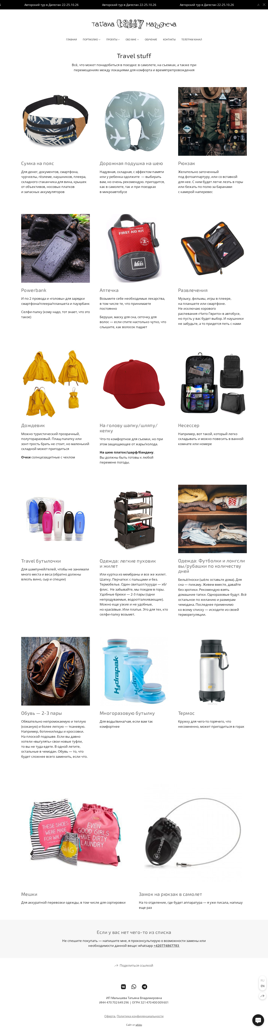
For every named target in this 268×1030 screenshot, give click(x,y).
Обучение (151, 39)
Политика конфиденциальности (140, 1016)
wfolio (139, 1024)
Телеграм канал (191, 39)
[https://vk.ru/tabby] (123, 986)
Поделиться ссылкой (136, 965)
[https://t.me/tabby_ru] (144, 986)
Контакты (169, 39)
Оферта (109, 1016)
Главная (71, 39)
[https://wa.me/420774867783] (133, 986)
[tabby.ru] (134, 24)
